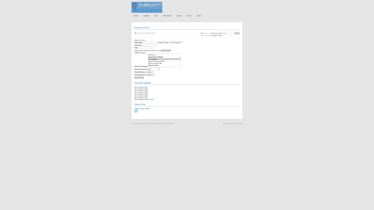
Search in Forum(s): (141, 66)
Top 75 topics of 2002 (141, 96)
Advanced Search (206, 35)
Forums (205, 33)
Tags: (136, 48)
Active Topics (151, 33)
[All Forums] (164, 55)
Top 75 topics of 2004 (141, 92)
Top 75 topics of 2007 (141, 87)
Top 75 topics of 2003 (141, 94)
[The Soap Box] (164, 59)
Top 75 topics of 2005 (141, 91)
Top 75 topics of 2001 (141, 98)
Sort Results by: (139, 75)
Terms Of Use (239, 123)
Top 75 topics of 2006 (141, 89)
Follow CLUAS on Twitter (142, 109)
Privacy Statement (228, 123)
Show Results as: (140, 72)
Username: (138, 45)
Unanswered (140, 33)
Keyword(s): (138, 42)
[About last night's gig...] (164, 63)
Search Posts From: (141, 69)
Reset (169, 50)
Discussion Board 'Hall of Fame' (144, 99)
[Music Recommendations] (164, 61)
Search (237, 33)
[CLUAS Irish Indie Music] (146, 7)
